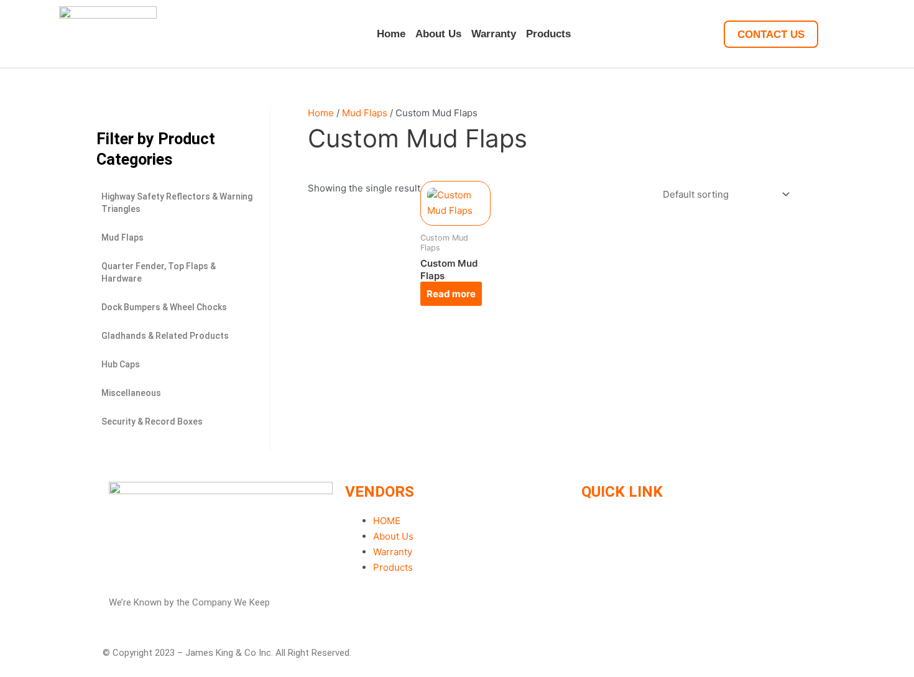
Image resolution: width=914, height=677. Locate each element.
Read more (451, 294)
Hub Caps (120, 364)
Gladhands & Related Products (165, 336)
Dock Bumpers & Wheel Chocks (164, 307)
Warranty (493, 34)
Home (391, 34)
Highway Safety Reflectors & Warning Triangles (176, 202)
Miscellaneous (131, 393)
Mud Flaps (122, 237)
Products (548, 34)
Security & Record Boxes (152, 421)
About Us (438, 34)
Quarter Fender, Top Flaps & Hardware (158, 272)
